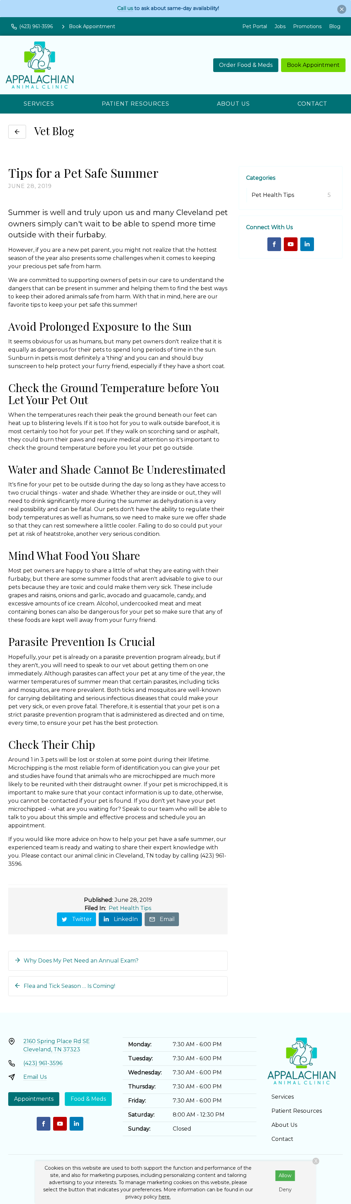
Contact (312, 104)
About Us (233, 104)
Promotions (307, 26)
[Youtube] (291, 244)
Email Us (35, 1077)
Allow (285, 1175)
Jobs (280, 26)
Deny (285, 1190)
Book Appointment (313, 65)
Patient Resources (135, 104)
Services (39, 104)
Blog (334, 26)
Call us (125, 8)
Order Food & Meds (246, 65)
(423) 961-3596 (42, 1063)
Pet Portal (254, 26)
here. (165, 1197)
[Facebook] (274, 244)
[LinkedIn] (307, 244)
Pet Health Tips (130, 908)
